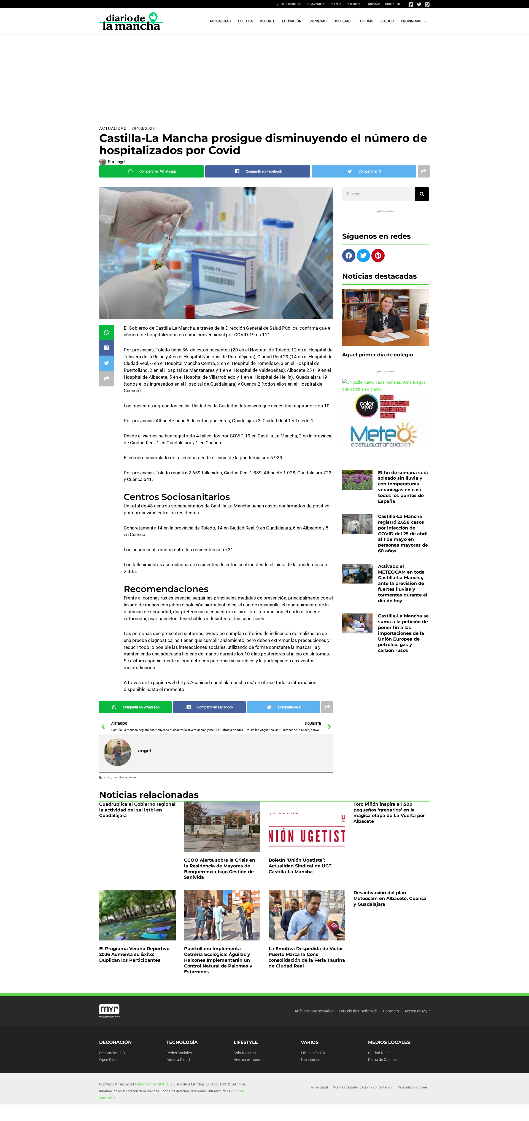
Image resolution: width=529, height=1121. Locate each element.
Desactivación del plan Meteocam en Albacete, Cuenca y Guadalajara (390, 898)
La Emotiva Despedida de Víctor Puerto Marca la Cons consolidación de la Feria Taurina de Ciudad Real (307, 957)
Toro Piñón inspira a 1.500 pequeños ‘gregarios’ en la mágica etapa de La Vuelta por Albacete (389, 813)
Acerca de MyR (417, 1011)
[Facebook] (410, 4)
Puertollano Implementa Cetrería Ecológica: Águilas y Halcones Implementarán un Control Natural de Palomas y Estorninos (218, 960)
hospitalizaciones (125, 777)
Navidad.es (310, 1059)
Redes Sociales (179, 1053)
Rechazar (344, 1112)
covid (107, 777)
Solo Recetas (245, 1053)
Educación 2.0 (313, 1053)
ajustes (271, 1114)
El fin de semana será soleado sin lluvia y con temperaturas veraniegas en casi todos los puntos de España (403, 487)
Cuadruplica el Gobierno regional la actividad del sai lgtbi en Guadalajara (137, 810)
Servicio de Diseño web (358, 1011)
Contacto (392, 4)
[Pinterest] (427, 4)
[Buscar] (422, 194)
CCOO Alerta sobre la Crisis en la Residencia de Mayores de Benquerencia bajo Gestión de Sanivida (219, 868)
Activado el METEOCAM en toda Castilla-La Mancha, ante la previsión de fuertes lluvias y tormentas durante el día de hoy (402, 583)
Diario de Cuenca (382, 1059)
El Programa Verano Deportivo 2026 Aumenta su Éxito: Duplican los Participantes (134, 954)
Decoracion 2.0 (112, 1053)
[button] (423, 21)
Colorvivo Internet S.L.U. (152, 1084)
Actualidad (113, 128)
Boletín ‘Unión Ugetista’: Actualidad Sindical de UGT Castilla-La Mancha (300, 865)
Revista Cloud (178, 1059)
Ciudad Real (378, 1053)
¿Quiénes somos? (289, 4)
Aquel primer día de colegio (377, 355)
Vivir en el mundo (248, 1059)
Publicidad (355, 4)
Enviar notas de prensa (324, 4)
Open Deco (108, 1059)
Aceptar (311, 1112)
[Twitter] (419, 4)
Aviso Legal (319, 1087)
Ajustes (378, 1112)
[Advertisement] (264, 75)
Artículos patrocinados (314, 1011)
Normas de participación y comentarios (362, 1087)
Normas (374, 4)
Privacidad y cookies (412, 1087)
